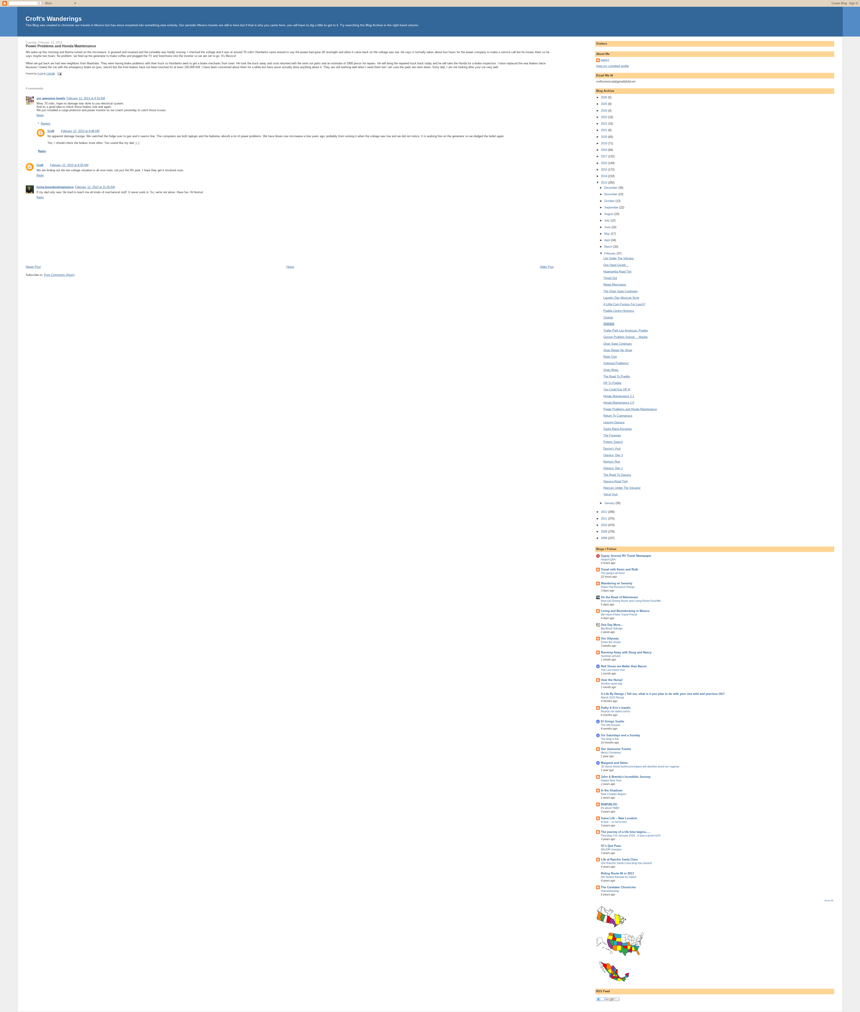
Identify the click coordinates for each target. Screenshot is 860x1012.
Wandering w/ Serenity (616, 583)
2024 (604, 110)
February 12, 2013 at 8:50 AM (69, 165)
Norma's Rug (611, 461)
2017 (604, 156)
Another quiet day (611, 683)
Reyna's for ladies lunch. (616, 711)
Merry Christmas (611, 752)
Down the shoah (611, 642)
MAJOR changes (611, 849)
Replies (45, 123)
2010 (604, 525)
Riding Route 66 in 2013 (617, 873)
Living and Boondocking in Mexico (625, 611)
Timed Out (610, 278)
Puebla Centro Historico (618, 310)
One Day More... (612, 624)
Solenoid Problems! (616, 363)
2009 (604, 531)
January (609, 503)
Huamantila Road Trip (617, 271)
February (610, 253)
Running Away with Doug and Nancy (626, 652)
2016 (604, 163)
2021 (604, 130)
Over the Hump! (612, 680)
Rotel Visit (610, 356)
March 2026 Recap (612, 697)
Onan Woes (611, 370)
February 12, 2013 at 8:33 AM (86, 98)
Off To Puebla (612, 383)
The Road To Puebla (616, 376)
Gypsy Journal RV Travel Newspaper (626, 555)
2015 (604, 169)
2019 (604, 143)
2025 (604, 104)
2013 (604, 182)
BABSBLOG (609, 804)
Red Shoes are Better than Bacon (624, 666)
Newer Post (33, 267)
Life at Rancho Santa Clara (619, 859)
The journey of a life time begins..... (625, 832)
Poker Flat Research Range (618, 587)
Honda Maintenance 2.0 (618, 402)
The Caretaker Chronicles (618, 887)
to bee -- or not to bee (614, 821)
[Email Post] (59, 73)
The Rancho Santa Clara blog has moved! (626, 863)
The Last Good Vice (613, 670)
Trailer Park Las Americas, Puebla (625, 330)
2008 (604, 538)
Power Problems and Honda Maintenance (630, 409)
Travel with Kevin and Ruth (619, 569)
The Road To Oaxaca (617, 475)
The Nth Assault (610, 725)
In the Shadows (611, 790)
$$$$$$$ (608, 324)
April (607, 240)
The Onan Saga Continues (620, 291)
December (611, 187)
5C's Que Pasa (611, 845)
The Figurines (612, 435)
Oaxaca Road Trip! (615, 481)
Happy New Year (611, 780)
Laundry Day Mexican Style (621, 297)
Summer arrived (610, 656)
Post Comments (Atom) (59, 275)
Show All (828, 900)
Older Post (547, 267)
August (609, 214)
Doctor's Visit (612, 448)
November (611, 194)
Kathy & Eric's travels (615, 707)
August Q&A (608, 559)
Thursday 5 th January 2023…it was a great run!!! (630, 835)
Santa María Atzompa (617, 429)
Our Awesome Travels (616, 749)
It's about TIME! (610, 808)
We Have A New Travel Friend (619, 614)
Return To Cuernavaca (617, 415)
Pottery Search (613, 442)
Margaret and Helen (614, 763)
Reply (40, 115)
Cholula (608, 317)
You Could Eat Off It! (616, 389)
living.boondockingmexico (55, 187)
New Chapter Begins (613, 794)
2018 (604, 150)
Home (290, 267)
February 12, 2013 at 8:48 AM (80, 131)
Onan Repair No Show (617, 350)
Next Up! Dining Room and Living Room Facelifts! (631, 600)
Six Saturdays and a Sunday (620, 735)
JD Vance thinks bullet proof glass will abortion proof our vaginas (640, 766)
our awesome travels (51, 98)
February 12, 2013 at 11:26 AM (95, 187)
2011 (604, 518)
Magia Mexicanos (614, 284)
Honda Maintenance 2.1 (618, 396)
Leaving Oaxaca (613, 422)
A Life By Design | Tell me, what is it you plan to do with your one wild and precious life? (663, 694)
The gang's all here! (613, 573)
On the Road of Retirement (619, 597)
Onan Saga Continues (617, 343)
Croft (50, 131)
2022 (604, 123)
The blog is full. (610, 739)
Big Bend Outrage (612, 628)
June (607, 227)
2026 (604, 97)
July (607, 220)
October (609, 201)
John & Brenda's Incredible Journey (626, 776)
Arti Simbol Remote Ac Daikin (618, 877)
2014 (604, 176)
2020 (604, 137)
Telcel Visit (610, 494)
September (611, 207)
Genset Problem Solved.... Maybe (625, 337)
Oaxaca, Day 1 (613, 468)
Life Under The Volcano (618, 258)
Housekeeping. (610, 891)
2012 (604, 512)
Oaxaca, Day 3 (613, 455)
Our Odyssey (610, 638)
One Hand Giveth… (616, 265)
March (608, 246)
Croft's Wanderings (54, 18)
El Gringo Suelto (612, 721)
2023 (604, 117)
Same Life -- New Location (619, 818)
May (607, 233)
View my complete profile (612, 66)
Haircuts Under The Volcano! (622, 488)
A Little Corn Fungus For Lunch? (624, 304)
